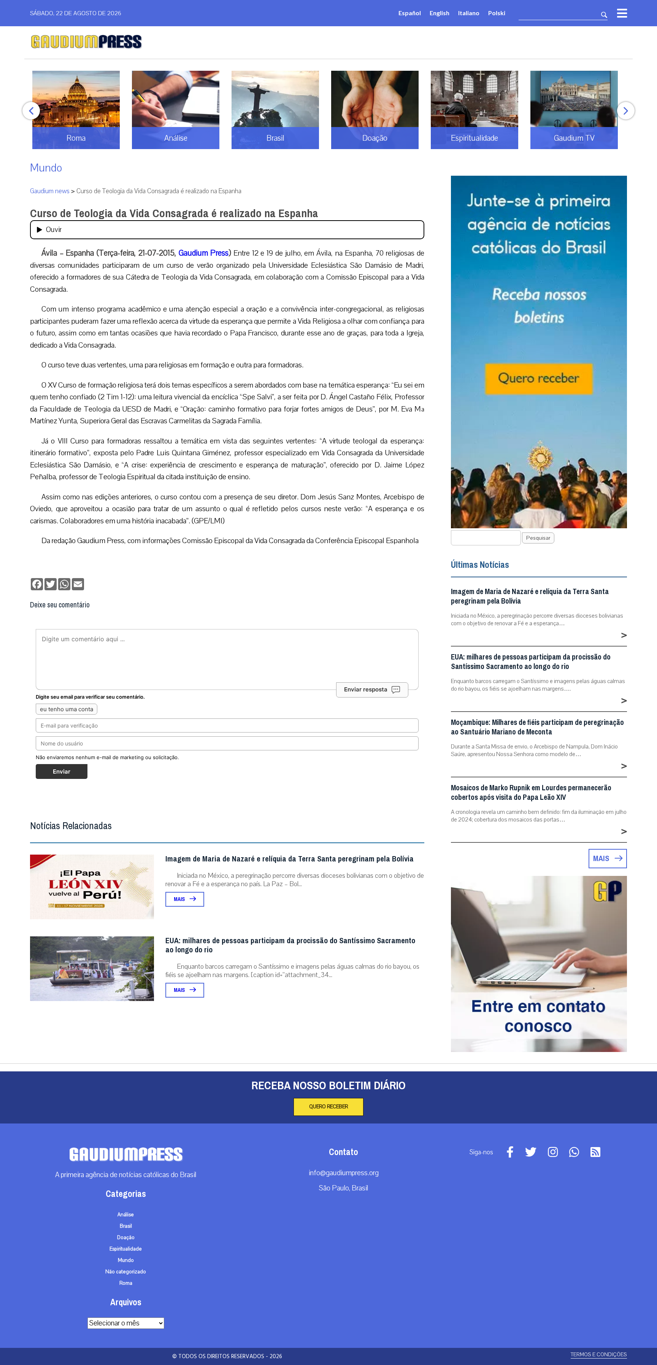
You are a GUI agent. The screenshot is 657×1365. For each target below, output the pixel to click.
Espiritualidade (126, 1249)
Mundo (46, 167)
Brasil (126, 1226)
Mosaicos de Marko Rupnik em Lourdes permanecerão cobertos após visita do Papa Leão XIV (531, 792)
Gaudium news (50, 191)
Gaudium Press (204, 253)
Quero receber (328, 1106)
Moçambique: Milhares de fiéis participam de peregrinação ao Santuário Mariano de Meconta (537, 727)
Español (409, 12)
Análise (125, 1214)
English (439, 12)
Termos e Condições (599, 1354)
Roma (125, 1283)
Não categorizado (125, 1271)
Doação (126, 1237)
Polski (496, 12)
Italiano (468, 12)
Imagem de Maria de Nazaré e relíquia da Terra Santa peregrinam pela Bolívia (289, 859)
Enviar (61, 771)
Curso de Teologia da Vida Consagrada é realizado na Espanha (174, 213)
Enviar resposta (365, 689)
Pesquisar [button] (538, 538)
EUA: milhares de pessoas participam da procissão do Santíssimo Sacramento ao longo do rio (290, 945)
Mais (180, 899)
